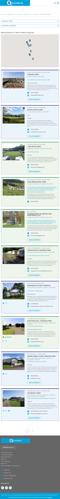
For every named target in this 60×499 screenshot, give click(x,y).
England (35, 14)
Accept (50, 497)
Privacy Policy (8, 478)
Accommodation (10, 14)
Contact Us (7, 472)
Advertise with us (8, 447)
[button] (29, 46)
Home (2, 14)
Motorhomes (27, 14)
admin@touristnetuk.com (12, 465)
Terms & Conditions (10, 475)
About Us (7, 470)
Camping (19, 14)
